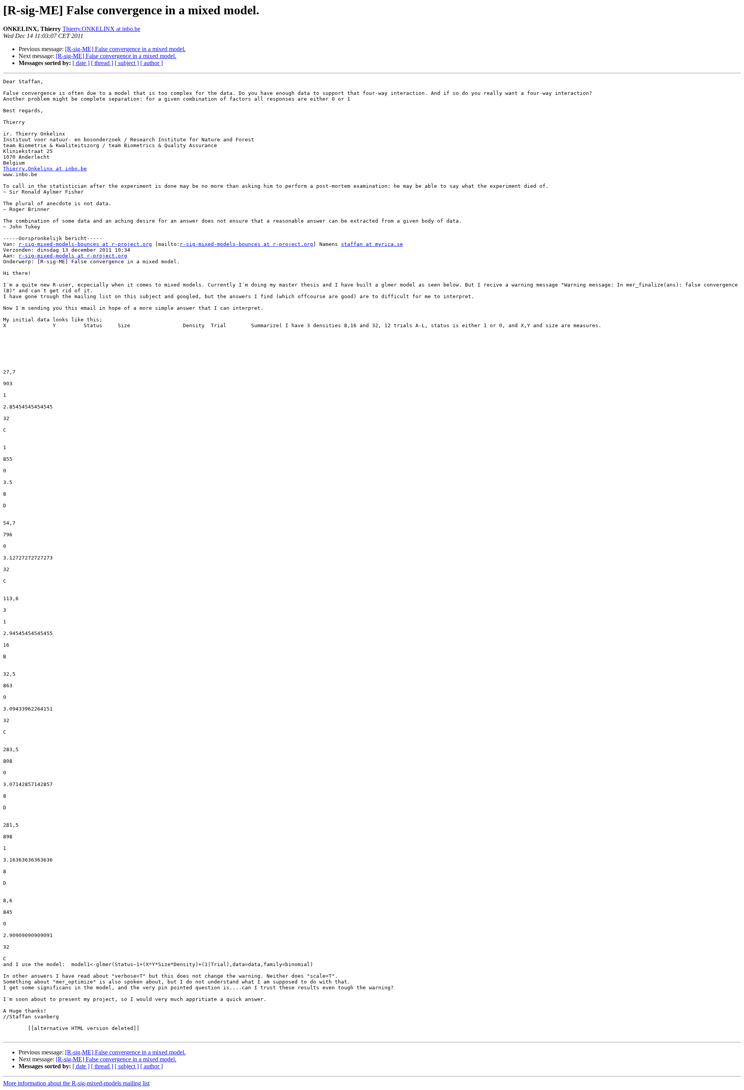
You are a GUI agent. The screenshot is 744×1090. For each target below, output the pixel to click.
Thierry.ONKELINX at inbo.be (101, 29)
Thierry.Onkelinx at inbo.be (45, 169)
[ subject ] (127, 63)
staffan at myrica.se (372, 244)
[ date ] (81, 63)
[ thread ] (102, 63)
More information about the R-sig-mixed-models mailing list (76, 1083)
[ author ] (151, 63)
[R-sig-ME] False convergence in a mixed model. (125, 49)
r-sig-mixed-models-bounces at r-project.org (85, 244)
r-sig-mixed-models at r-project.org (73, 256)
